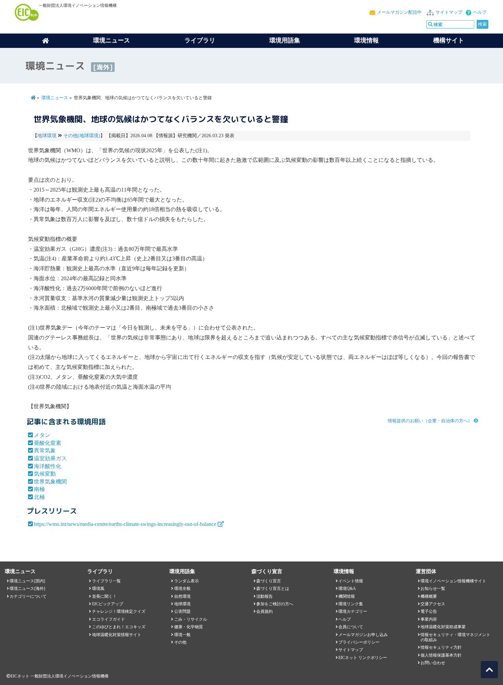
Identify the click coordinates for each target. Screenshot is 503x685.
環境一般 (182, 634)
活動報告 (264, 596)
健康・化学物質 (188, 626)
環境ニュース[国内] (27, 581)
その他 (180, 642)
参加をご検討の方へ (274, 604)
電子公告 (429, 611)
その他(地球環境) (81, 135)
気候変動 (45, 474)
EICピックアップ (107, 604)
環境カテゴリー (352, 611)
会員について (350, 626)
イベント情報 (350, 581)
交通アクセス (433, 604)
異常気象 (45, 450)
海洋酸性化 (47, 466)
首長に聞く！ (104, 596)
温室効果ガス (50, 458)
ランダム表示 (186, 581)
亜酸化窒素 (47, 443)
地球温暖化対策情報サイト (116, 634)
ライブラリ (199, 40)
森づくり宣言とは (272, 588)
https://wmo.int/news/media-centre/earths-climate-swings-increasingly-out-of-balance (125, 524)
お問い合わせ (433, 662)
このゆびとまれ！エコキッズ (118, 626)
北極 (39, 497)
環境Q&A (347, 588)
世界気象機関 (50, 481)
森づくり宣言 (268, 581)
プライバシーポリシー (358, 642)
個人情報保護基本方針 (441, 655)
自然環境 (182, 596)
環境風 (98, 588)
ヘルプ (480, 12)
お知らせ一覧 (433, 588)
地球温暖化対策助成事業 (443, 626)
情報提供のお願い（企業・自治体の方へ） (430, 420)
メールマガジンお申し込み (363, 634)
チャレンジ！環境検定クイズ (118, 611)
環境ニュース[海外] (27, 588)
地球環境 (46, 135)
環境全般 (182, 588)
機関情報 (346, 596)
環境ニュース (54, 97)
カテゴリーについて (28, 596)
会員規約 (264, 611)
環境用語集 (284, 40)
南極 (39, 489)
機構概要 (429, 596)
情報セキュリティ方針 (441, 647)
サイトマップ (449, 12)
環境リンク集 (350, 604)
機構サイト (448, 40)
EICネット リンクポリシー (362, 657)
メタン (42, 435)
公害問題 (182, 611)
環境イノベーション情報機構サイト (453, 581)
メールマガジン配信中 (399, 12)
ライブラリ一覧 (106, 581)
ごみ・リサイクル (190, 619)
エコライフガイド (108, 619)
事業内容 (429, 619)
